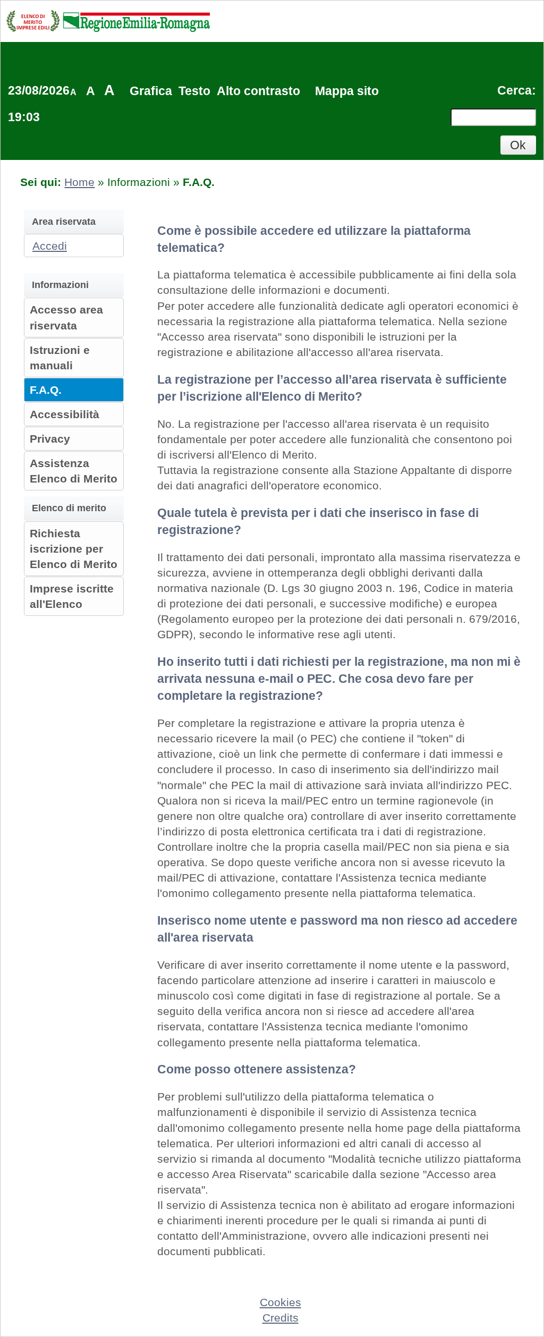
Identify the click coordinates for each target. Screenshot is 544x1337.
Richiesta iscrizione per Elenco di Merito (73, 548)
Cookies (280, 1302)
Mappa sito (347, 91)
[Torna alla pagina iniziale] (108, 20)
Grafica (151, 91)
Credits (280, 1317)
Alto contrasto (258, 91)
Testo (194, 91)
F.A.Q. (46, 390)
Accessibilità (64, 414)
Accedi (49, 246)
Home (79, 182)
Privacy (50, 439)
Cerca (514, 90)
